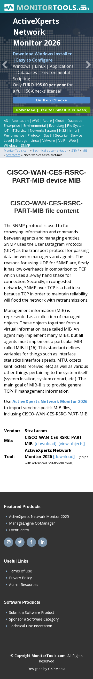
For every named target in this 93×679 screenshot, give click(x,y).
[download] (45, 443)
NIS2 (62, 130)
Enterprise (12, 125)
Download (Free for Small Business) (52, 110)
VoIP (61, 140)
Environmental (35, 125)
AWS (35, 120)
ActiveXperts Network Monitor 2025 (39, 516)
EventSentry (19, 530)
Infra (73, 130)
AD (6, 120)
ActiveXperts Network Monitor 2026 (49, 401)
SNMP (25, 145)
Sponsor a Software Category (34, 619)
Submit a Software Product (31, 612)
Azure (47, 120)
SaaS (48, 135)
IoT (6, 130)
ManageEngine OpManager (32, 523)
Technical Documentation (30, 626)
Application (20, 120)
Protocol (34, 135)
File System (75, 125)
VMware (48, 140)
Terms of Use (20, 571)
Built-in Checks (51, 100)
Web (72, 140)
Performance (14, 135)
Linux (35, 140)
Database (75, 120)
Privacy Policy (20, 578)
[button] (4, 64)
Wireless (11, 145)
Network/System (43, 130)
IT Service (19, 130)
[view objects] (71, 443)
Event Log (56, 125)
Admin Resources (23, 584)
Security (61, 135)
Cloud (59, 120)
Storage (21, 140)
